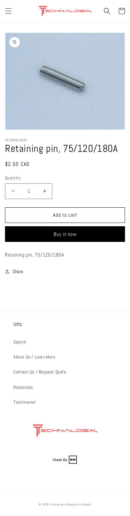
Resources (23, 387)
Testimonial (24, 402)
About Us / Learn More (34, 357)
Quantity (12, 178)
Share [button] (18, 271)
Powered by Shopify (79, 504)
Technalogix (58, 504)
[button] (8, 11)
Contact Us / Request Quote (39, 372)
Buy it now (65, 234)
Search (19, 342)
